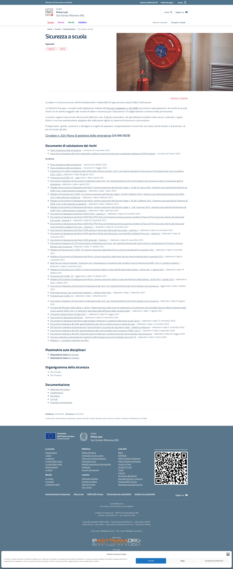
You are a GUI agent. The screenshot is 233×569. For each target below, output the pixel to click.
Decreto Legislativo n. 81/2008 (122, 108)
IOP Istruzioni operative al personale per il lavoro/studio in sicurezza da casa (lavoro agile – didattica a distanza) (100, 327)
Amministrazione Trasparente (57, 494)
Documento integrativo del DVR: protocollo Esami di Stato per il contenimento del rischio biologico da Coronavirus (101, 333)
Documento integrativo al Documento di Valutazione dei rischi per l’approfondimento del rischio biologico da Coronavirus (104, 286)
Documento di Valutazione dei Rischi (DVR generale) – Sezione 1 (79, 240)
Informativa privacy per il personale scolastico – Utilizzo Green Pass (80, 292)
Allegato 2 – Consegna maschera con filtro (69, 340)
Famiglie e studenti (89, 481)
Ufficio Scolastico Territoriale (129, 461)
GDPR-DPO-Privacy (95, 494)
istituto (62, 48)
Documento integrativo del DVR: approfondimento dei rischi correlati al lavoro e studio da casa (92, 324)
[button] (228, 554)
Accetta (151, 560)
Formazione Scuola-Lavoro (92, 455)
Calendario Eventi (52, 484)
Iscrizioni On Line (125, 467)
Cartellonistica (56, 392)
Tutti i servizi (87, 487)
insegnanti (51, 48)
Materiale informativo (60, 389)
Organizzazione (51, 467)
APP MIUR (122, 455)
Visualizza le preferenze (214, 560)
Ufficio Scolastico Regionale (129, 458)
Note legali (116, 549)
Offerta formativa (89, 452)
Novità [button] (71, 22)
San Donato (64, 354)
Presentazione (51, 452)
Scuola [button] (50, 22)
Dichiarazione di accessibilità (119, 494)
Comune (121, 473)
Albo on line (79, 494)
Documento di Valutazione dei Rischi (66, 317)
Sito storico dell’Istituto (127, 475)
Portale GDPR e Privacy (127, 481)
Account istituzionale (90, 470)
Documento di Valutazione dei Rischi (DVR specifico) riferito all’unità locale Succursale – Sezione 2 (94, 230)
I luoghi (48, 455)
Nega (182, 560)
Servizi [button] (61, 22)
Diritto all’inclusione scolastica (94, 458)
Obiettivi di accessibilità (145, 494)
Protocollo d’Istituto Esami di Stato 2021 (68, 314)
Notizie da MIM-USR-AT (149, 2)
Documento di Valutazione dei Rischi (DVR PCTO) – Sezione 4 (77, 213)
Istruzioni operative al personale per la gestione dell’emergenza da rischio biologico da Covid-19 (93, 337)
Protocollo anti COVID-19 (61, 177)
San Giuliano (64, 357)
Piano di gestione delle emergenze (65, 150)
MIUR (120, 452)
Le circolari (49, 481)
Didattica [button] (82, 22)
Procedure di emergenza (61, 402)
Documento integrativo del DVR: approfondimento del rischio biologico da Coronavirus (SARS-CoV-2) (95, 330)
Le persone (49, 458)
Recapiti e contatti (178, 22)
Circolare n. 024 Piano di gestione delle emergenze (78, 135)
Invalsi (120, 470)
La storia (48, 470)
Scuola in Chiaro (124, 464)
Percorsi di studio (88, 484)
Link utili (54, 399)
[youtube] (186, 12)
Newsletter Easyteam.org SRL (130, 484)
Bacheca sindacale (160, 22)
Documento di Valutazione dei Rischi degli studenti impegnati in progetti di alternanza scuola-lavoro (95, 320)
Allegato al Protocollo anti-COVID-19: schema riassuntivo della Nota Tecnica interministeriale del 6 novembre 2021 (102, 249)
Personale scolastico (90, 478)
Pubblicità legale (167, 2)
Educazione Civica (89, 461)
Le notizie (49, 478)
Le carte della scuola (53, 464)
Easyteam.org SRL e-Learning (130, 478)
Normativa (55, 396)
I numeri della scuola (53, 461)
